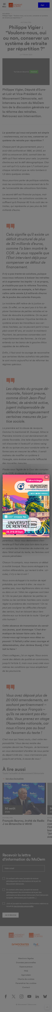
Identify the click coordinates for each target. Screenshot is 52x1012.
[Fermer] (46, 477)
